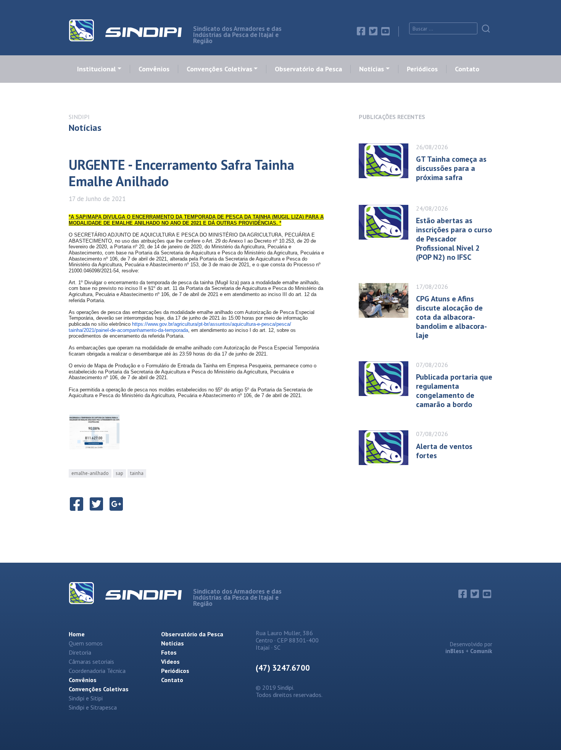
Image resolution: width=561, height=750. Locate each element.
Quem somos (86, 643)
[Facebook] (361, 31)
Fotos (169, 652)
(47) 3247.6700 (283, 668)
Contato (467, 69)
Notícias (371, 69)
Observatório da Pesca (308, 69)
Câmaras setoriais (91, 661)
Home (77, 634)
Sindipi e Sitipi (86, 698)
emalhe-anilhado (90, 473)
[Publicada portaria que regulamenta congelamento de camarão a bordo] (387, 382)
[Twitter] (373, 31)
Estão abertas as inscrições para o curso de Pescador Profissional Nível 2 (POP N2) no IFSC (454, 239)
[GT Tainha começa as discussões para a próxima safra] (387, 160)
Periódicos (422, 69)
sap (119, 473)
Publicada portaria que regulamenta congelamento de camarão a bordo (454, 390)
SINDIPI (79, 117)
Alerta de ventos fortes (444, 450)
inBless (454, 651)
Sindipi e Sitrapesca (93, 707)
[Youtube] (385, 31)
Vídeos (170, 661)
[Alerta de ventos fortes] (387, 447)
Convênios (154, 69)
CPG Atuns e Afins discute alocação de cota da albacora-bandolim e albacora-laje (451, 317)
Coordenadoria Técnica (97, 670)
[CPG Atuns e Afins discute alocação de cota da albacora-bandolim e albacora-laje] (387, 309)
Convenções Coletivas (219, 69)
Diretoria (80, 652)
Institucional (96, 69)
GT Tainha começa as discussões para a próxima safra (451, 168)
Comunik (481, 651)
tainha (136, 473)
